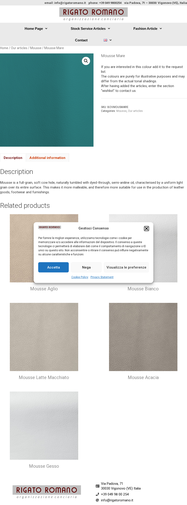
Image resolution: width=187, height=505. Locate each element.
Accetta (53, 267)
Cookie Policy (79, 277)
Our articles (19, 48)
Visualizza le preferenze (126, 267)
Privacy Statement (102, 277)
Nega (86, 267)
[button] (146, 228)
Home (4, 48)
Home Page (34, 28)
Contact (81, 40)
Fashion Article (145, 28)
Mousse (36, 48)
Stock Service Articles (88, 28)
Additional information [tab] (47, 158)
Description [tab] (13, 158)
